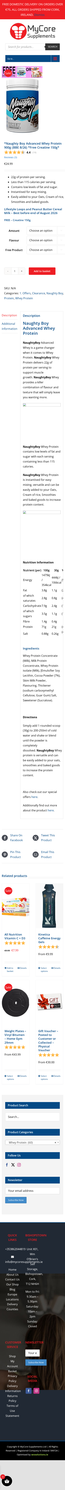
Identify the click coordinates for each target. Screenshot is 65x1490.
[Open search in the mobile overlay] (32, 46)
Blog (12, 1289)
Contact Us (12, 1279)
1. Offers (25, 293)
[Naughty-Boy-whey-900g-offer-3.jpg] (32, 99)
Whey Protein (24, 298)
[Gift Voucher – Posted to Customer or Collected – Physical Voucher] (49, 1002)
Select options (44, 970)
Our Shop (12, 1284)
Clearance (38, 293)
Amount (14, 231)
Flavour (14, 240)
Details (23, 968)
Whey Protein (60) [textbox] (31, 1142)
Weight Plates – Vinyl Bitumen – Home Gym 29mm (15, 1036)
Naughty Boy (54, 293)
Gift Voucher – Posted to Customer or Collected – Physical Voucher (48, 1040)
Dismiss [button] (39, 15)
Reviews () (10, 157)
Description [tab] (9, 315)
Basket (12, 1371)
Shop (12, 1356)
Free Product (14, 250)
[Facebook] (7, 1165)
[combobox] (32, 1142)
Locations (12, 1299)
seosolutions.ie (39, 1454)
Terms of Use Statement (12, 1411)
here (34, 797)
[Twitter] (13, 1165)
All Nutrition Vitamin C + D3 (15, 936)
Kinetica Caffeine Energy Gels (49, 938)
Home (12, 1269)
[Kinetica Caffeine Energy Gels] (49, 906)
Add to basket (42, 271)
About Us (12, 1274)
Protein (9, 298)
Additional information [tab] (9, 326)
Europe (12, 1294)
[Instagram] (19, 1165)
